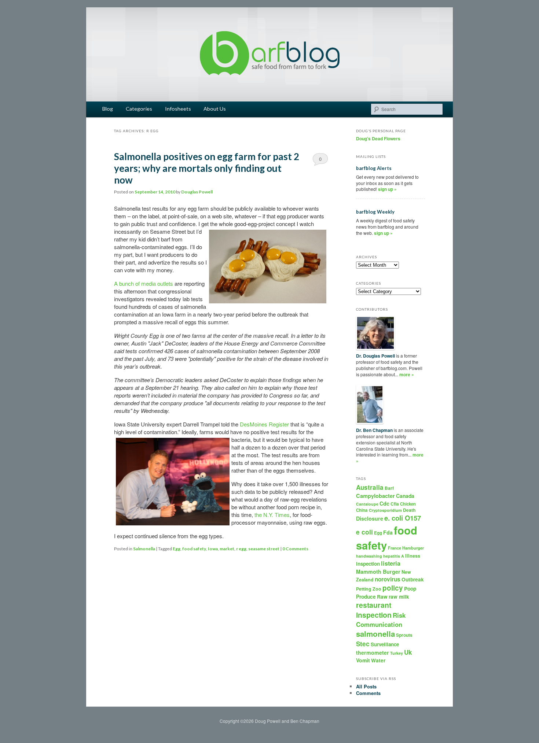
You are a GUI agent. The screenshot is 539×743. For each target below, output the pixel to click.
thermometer (372, 652)
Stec (363, 643)
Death (409, 510)
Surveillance (385, 644)
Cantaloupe (367, 504)
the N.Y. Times (272, 514)
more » (406, 374)
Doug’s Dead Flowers (378, 138)
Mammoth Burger (378, 571)
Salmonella (144, 548)
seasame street (263, 548)
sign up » (387, 189)
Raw (382, 596)
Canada (405, 495)
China (362, 510)
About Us (214, 109)
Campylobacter (375, 495)
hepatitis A (393, 556)
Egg (176, 548)
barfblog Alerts (374, 168)
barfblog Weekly (375, 212)
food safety (194, 548)
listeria (390, 563)
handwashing (369, 556)
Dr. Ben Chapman (374, 430)
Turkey (396, 653)
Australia (370, 487)
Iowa (213, 548)
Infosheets (178, 109)
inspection (368, 563)
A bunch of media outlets (143, 283)
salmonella (375, 633)
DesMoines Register (264, 424)
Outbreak (413, 579)
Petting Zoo (368, 588)
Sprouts (404, 635)
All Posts (366, 686)
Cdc (384, 503)
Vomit (363, 660)
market (227, 548)
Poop (410, 588)
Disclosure (369, 518)
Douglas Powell (197, 192)
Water (378, 660)
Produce (366, 596)
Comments (368, 693)
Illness (412, 555)
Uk (408, 652)
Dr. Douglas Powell (375, 355)
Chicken (408, 504)
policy (392, 588)
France (394, 548)
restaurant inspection (374, 610)
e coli (364, 531)
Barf (389, 488)
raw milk (399, 596)
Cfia (394, 503)
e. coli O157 (402, 518)
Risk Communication (381, 619)
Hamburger (413, 548)
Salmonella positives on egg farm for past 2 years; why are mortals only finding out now (206, 168)
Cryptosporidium (385, 510)
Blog (107, 109)
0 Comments (320, 160)
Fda (388, 532)
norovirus (387, 579)
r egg (241, 548)
